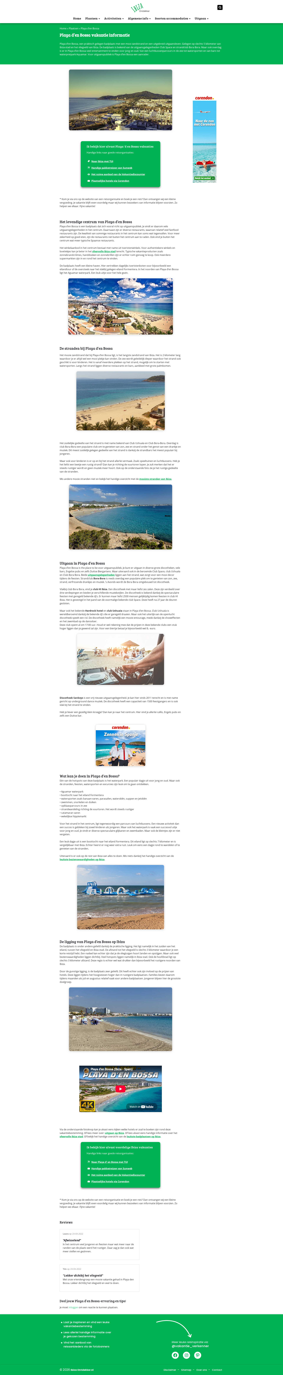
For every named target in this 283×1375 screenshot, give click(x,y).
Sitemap (186, 1370)
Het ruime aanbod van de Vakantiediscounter (118, 174)
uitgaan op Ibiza (114, 1133)
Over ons (201, 1370)
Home (77, 18)
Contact (217, 1370)
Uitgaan (200, 18)
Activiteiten (112, 18)
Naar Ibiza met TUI (102, 161)
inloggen (73, 1307)
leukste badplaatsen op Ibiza (144, 1136)
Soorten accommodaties (171, 18)
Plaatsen (91, 18)
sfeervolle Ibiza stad (104, 251)
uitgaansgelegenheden (101, 575)
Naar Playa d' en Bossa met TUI (109, 1162)
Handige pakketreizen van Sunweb (111, 167)
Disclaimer (170, 1370)
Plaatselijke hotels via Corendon (110, 180)
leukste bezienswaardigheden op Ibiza (82, 859)
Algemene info (138, 18)
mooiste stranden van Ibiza (155, 479)
